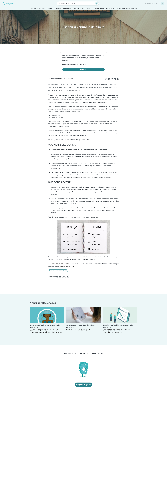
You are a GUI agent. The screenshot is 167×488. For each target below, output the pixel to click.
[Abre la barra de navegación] (162, 3)
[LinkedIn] (112, 79)
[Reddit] (114, 79)
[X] (109, 79)
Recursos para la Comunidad (41, 8)
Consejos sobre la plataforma (103, 8)
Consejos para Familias (63, 8)
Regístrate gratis (83, 385)
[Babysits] (8, 3)
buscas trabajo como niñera (59, 264)
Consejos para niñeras (82, 8)
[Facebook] (106, 79)
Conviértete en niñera (150, 3)
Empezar (83, 69)
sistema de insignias (67, 266)
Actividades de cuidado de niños (128, 8)
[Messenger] (117, 79)
